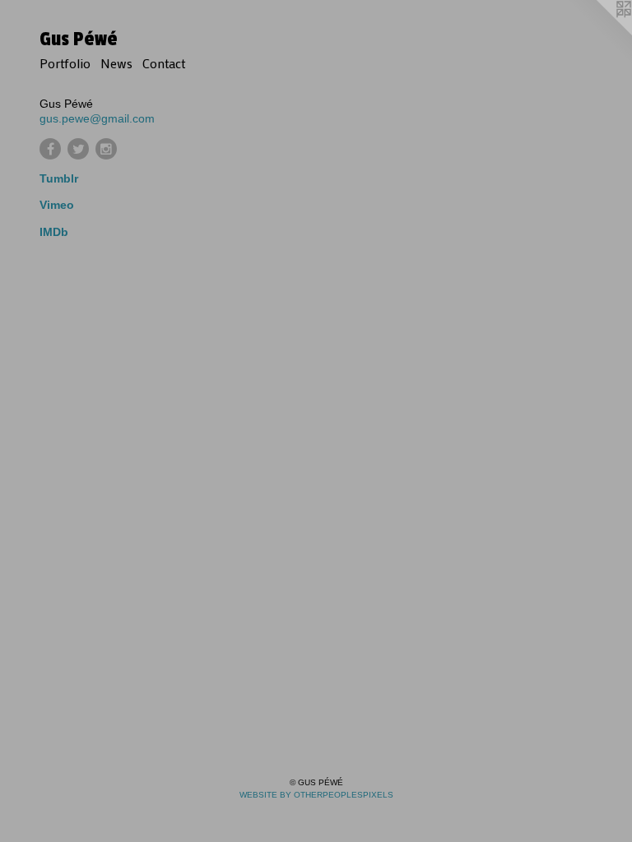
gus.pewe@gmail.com (97, 118)
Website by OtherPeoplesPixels (316, 794)
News (116, 63)
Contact (163, 63)
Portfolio (65, 63)
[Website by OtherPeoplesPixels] (599, 33)
